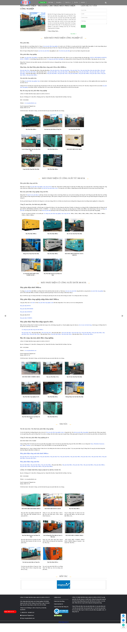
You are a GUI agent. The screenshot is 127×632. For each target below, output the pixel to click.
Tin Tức (76, 2)
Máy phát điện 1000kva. (84, 73)
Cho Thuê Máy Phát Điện (74, 129)
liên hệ (87, 609)
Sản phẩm (58, 2)
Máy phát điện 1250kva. (95, 73)
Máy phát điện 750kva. (63, 73)
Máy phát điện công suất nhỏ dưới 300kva (34, 453)
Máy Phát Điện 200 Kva (52, 562)
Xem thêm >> (74, 33)
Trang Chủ (42, 2)
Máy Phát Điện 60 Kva (53, 149)
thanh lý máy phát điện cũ (33, 194)
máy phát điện (28, 291)
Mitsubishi (96, 443)
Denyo (92, 443)
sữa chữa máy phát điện (77, 608)
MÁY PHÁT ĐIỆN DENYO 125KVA (53, 508)
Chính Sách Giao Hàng (59, 601)
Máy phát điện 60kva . (65, 70)
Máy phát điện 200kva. (53, 71)
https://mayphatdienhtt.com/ (28, 618)
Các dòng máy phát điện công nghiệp (55, 59)
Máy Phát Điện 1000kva (31, 233)
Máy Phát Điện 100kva (53, 169)
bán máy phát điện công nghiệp (50, 46)
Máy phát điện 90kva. (85, 70)
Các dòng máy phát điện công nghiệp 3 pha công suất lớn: (57, 213)
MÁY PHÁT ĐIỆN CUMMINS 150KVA (31, 376)
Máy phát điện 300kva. (84, 71)
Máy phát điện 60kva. (45, 456)
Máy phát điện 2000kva (32, 75)
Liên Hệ (83, 2)
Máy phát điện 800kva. (73, 73)
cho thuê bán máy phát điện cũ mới (50, 188)
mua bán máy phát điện (43, 50)
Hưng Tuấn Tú (75, 611)
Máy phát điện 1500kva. (36, 466)
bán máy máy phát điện (71, 291)
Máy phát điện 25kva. (25, 456)
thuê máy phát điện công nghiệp (81, 432)
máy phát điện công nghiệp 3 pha (32, 81)
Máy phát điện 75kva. (75, 70)
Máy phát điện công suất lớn (30, 462)
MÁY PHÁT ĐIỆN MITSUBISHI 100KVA (31, 508)
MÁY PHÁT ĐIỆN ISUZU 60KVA (74, 149)
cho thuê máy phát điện (100, 608)
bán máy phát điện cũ (89, 608)
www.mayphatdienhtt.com (30, 103)
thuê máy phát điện (46, 210)
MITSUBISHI (98, 57)
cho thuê (33, 302)
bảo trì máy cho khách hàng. (85, 325)
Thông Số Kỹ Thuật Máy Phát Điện (31, 253)
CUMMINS (26, 59)
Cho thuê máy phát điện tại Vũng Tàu (52, 129)
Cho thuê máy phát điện (64, 50)
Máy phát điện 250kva (31, 458)
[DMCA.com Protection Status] (58, 616)
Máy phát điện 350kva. (95, 71)
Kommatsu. (102, 443)
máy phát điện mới (100, 606)
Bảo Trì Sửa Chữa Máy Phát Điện (74, 233)
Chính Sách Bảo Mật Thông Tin (61, 606)
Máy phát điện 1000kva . (99, 464)
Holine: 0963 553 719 (9, 611)
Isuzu (21, 445)
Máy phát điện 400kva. (46, 464)
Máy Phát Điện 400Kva (31, 129)
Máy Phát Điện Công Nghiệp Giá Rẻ (31, 396)
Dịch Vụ (67, 2)
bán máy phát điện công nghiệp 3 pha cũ (55, 432)
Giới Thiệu (50, 2)
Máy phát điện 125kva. (86, 456)
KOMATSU (104, 57)
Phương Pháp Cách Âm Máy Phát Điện (74, 396)
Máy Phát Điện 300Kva (52, 253)
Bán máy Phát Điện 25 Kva (53, 376)
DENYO (92, 57)
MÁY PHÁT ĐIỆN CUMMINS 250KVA (74, 535)
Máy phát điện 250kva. (63, 71)
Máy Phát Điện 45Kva (53, 396)
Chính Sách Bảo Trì (58, 604)
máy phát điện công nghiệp (31, 57)
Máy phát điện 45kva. (55, 70)
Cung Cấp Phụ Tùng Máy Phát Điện (31, 169)
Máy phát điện (79, 606)
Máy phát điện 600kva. (52, 73)
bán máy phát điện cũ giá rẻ (78, 609)
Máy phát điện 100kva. (95, 70)
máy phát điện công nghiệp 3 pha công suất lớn (41, 186)
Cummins (28, 445)
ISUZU (21, 59)
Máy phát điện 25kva (25, 70)
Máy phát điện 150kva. (31, 71)
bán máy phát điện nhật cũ (90, 606)
